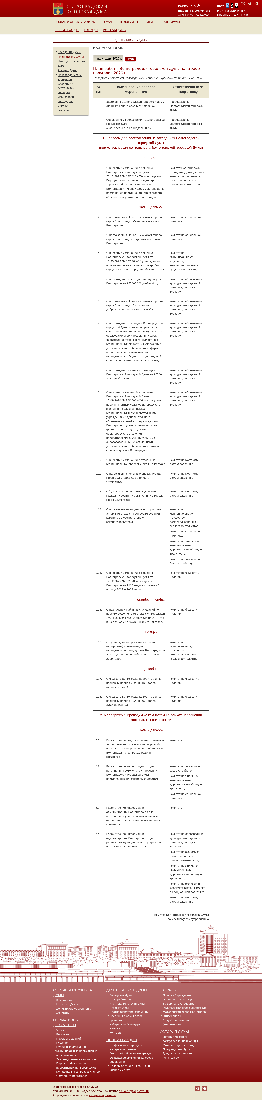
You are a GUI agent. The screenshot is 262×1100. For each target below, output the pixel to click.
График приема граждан (126, 1045)
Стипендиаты (172, 1016)
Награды (91, 30)
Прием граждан (67, 30)
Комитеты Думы (67, 1004)
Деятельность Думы (163, 22)
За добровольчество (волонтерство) (176, 1022)
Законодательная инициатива (76, 1059)
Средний (224, 15)
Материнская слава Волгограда (184, 1012)
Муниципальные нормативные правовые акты (77, 1053)
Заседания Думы (69, 52)
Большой (240, 15)
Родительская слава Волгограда (184, 1007)
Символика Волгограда (72, 1076)
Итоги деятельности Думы (127, 1003)
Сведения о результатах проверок (66, 88)
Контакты (64, 110)
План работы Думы (71, 56)
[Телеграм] (197, 1088)
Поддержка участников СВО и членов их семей (130, 1068)
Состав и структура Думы (75, 22)
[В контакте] (204, 1088)
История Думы (114, 30)
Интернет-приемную (102, 1095)
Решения (62, 1042)
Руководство (64, 1000)
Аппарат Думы (67, 70)
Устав (60, 1030)
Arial (181, 15)
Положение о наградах (178, 999)
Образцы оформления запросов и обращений (132, 1059)
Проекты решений (68, 1038)
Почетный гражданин (177, 995)
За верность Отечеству (178, 1003)
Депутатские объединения (74, 1008)
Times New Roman (197, 15)
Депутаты (62, 1012)
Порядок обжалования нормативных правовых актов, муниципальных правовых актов (78, 1067)
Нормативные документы (121, 22)
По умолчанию (200, 11)
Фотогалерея (171, 1057)
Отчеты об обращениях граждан (131, 1053)
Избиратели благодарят (126, 1024)
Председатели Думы (176, 1049)
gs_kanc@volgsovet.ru (134, 1091)
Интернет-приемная (123, 1049)
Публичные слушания (71, 1047)
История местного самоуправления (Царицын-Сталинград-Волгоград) (181, 1041)
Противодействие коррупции (129, 1012)
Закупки (63, 105)
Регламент (63, 1034)
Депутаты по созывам (177, 1053)
